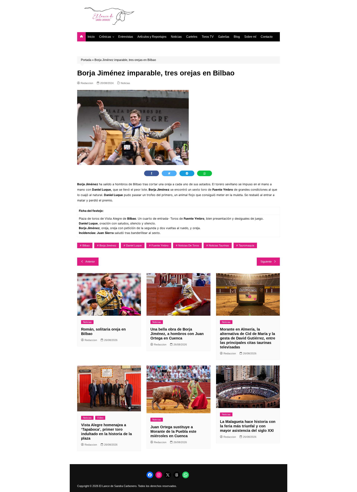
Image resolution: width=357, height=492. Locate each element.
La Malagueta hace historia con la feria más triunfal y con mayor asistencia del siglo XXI (247, 426)
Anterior (90, 261)
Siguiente (266, 261)
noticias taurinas (219, 245)
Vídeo (100, 417)
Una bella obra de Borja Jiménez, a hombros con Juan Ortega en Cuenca (177, 333)
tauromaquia (246, 245)
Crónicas (105, 36)
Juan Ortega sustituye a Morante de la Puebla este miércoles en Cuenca (173, 431)
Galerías (223, 36)
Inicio (91, 36)
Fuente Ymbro (160, 245)
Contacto (267, 36)
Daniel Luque (134, 245)
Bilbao (86, 245)
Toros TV (208, 36)
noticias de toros (188, 245)
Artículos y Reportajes (151, 36)
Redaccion (87, 83)
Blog (237, 36)
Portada (86, 60)
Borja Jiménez (107, 245)
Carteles (191, 36)
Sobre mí (250, 36)
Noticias (176, 36)
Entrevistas (125, 36)
